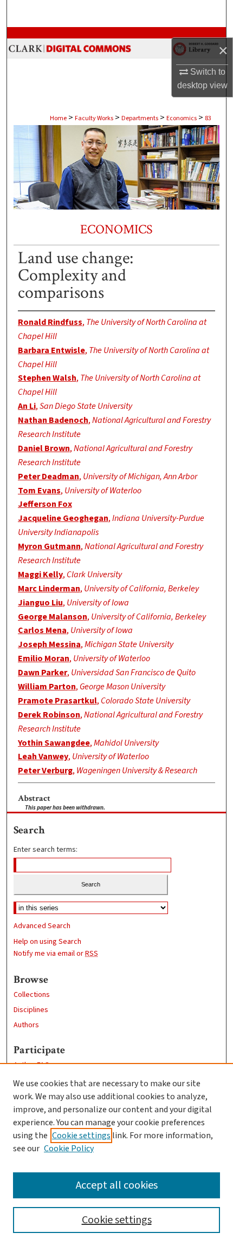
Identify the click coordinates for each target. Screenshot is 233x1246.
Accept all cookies (117, 1185)
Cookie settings (81, 1135)
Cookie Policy (69, 1148)
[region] (116, 1154)
